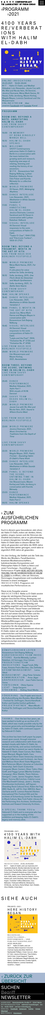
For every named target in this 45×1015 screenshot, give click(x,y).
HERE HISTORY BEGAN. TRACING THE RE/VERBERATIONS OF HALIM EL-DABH (22, 573)
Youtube (27, 105)
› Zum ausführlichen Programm (19, 516)
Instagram (23, 1008)
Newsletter (15, 996)
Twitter (31, 1008)
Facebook (14, 105)
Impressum (18, 1013)
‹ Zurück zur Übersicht (17, 978)
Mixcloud (4, 1010)
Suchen (10, 986)
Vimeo (37, 1008)
